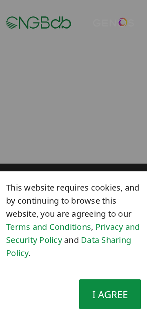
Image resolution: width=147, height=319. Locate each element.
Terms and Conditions (48, 226)
